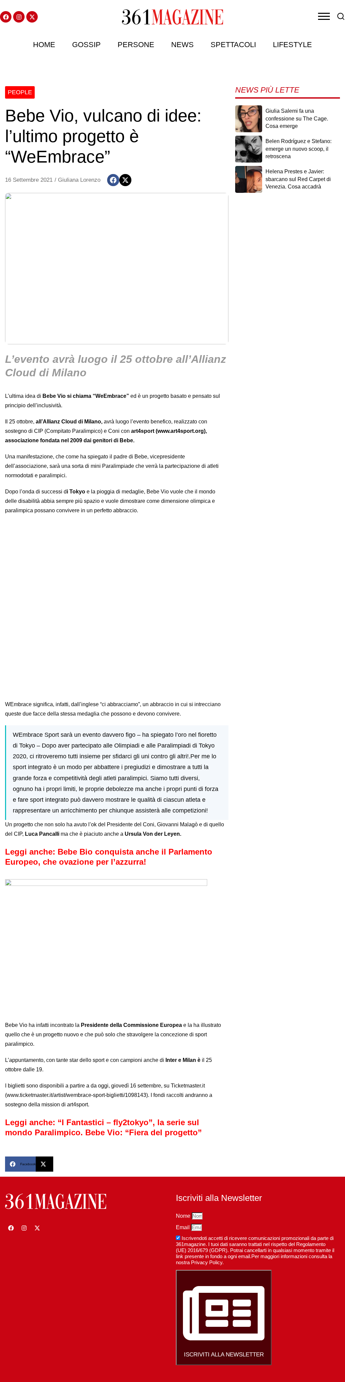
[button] (113, 180)
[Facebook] (5, 17)
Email (183, 1227)
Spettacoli (233, 44)
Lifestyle (292, 44)
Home (44, 44)
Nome (184, 1216)
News (182, 44)
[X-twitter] (32, 17)
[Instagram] (19, 17)
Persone (136, 44)
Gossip (86, 44)
